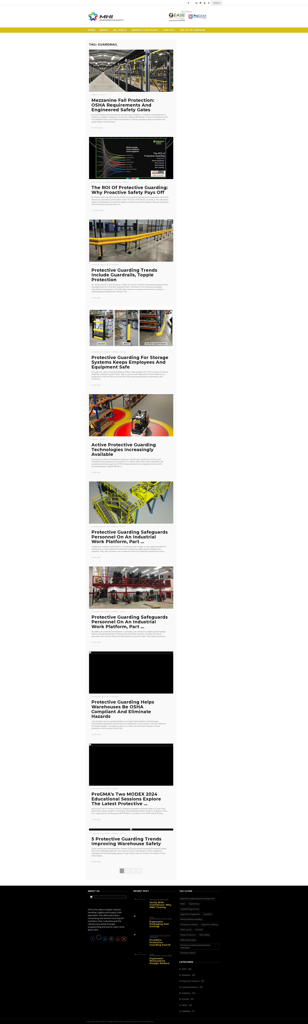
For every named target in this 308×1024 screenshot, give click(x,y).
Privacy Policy (130, 1021)
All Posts (120, 30)
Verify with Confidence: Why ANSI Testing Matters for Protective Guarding (160, 908)
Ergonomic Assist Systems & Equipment (197, 899)
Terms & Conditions (145, 1021)
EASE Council (186, 930)
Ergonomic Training (209, 924)
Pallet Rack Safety (188, 940)
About (104, 30)
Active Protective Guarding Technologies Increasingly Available (123, 449)
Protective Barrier (187, 953)
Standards (163, 899)
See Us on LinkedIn (192, 30)
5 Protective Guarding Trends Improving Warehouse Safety (126, 841)
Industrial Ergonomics (189, 909)
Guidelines (186, 993)
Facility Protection (188, 935)
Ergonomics (194, 904)
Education (96, 182)
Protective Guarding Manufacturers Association (195, 946)
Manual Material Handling (191, 919)
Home (91, 30)
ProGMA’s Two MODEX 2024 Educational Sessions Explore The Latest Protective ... (126, 798)
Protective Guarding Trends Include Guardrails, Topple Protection (124, 274)
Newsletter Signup (145, 30)
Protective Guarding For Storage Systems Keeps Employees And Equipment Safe (129, 362)
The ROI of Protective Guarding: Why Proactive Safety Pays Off (129, 190)
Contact (169, 30)
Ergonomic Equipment (190, 914)
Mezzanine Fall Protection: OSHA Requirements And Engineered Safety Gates (122, 105)
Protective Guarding (188, 924)
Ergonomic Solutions (161, 919)
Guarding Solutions (111, 182)
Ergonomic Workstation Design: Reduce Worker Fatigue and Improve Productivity (160, 964)
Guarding (207, 914)
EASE (152, 917)
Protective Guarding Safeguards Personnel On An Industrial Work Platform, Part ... (129, 536)
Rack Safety (204, 935)
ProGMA (95, 94)
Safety (103, 94)
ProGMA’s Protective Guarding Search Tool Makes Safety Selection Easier (161, 945)
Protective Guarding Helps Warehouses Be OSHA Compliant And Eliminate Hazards (122, 709)
